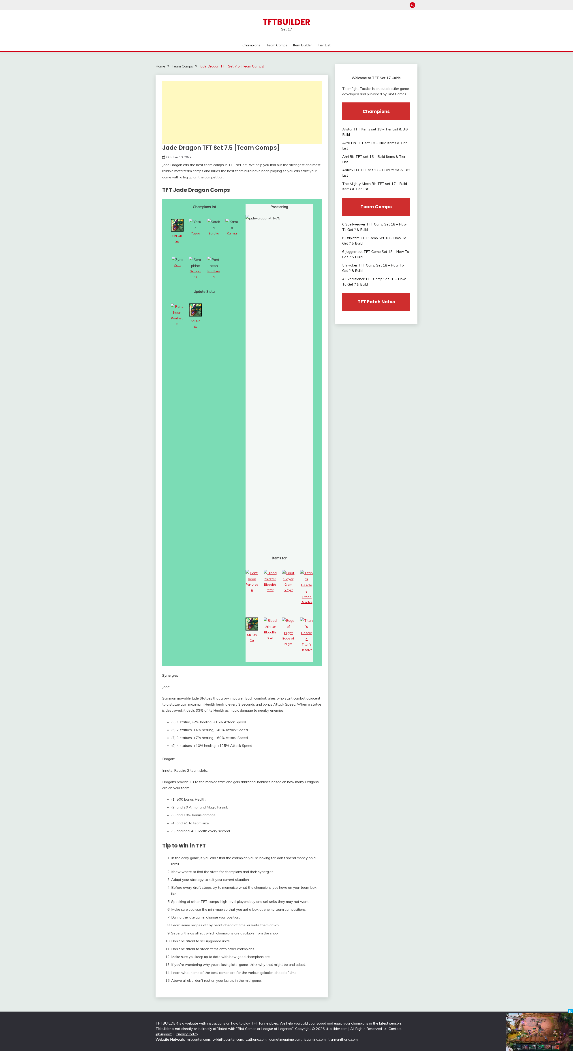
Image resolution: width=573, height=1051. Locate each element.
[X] (570, 1011)
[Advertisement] (242, 112)
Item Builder (302, 45)
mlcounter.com (198, 1039)
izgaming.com (315, 1039)
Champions (251, 45)
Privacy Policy (187, 1034)
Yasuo (195, 233)
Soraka (213, 233)
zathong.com (256, 1039)
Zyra (177, 265)
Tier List (324, 45)
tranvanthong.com (343, 1039)
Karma (232, 233)
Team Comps (276, 45)
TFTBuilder (286, 22)
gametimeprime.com (285, 1039)
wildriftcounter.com (228, 1039)
